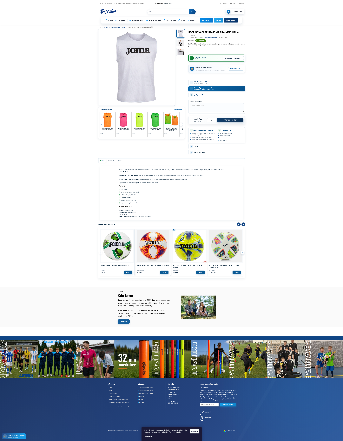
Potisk (141, 399)
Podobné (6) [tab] (111, 160)
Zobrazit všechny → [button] (178, 109)
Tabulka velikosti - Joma (146, 390)
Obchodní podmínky (119, 3)
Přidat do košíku (230, 120)
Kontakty (141, 402)
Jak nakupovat (108, 3)
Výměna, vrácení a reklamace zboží (119, 407)
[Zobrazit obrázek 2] (180, 42)
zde (179, 432)
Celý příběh (123, 321)
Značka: (223, 37)
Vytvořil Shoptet (231, 430)
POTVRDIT (228, 404)
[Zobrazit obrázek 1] (180, 33)
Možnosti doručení (235, 68)
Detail (128, 272)
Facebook (208, 412)
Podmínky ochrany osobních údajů (135, 3)
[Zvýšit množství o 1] (215, 119)
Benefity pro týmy (227, 130)
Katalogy (141, 396)
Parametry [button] (197, 146)
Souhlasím (194, 431)
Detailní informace (199, 152)
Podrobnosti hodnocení (210, 37)
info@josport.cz (174, 389)
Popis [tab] (103, 160)
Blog (110, 390)
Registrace (241, 3)
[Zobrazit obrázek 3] (180, 52)
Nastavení (148, 437)
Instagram (208, 417)
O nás (101, 3)
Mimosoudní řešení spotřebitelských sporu (119, 403)
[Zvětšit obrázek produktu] (136, 67)
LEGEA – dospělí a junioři (146, 393)
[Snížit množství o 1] (215, 121)
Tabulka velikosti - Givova (146, 387)
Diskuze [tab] (120, 160)
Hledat (192, 11)
